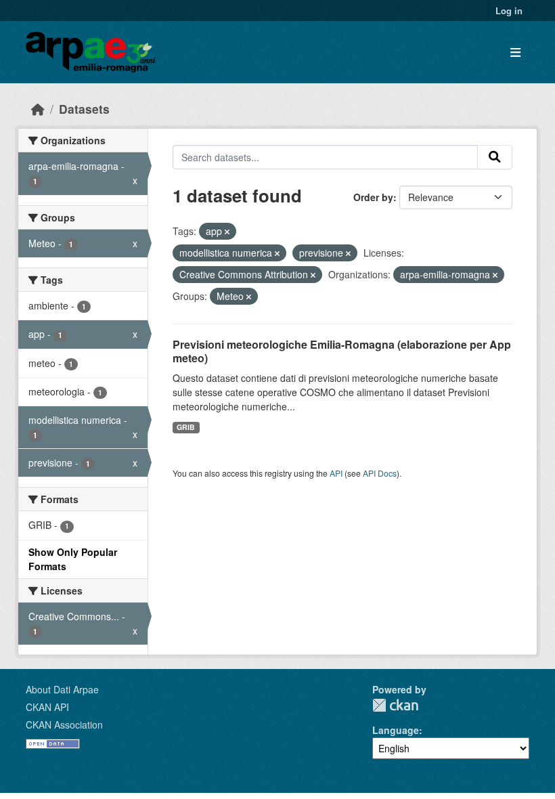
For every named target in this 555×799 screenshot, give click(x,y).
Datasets (84, 108)
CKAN (395, 705)
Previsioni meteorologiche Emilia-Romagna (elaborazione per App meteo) (342, 351)
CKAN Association (64, 724)
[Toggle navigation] (515, 52)
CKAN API (47, 707)
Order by (373, 197)
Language (395, 730)
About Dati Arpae (62, 689)
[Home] (38, 108)
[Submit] (494, 157)
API (336, 473)
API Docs (380, 473)
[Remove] (227, 231)
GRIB (186, 427)
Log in (509, 10)
